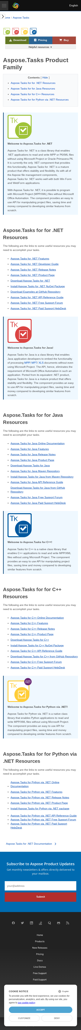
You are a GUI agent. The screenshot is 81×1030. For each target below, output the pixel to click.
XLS (41, 362)
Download (19, 40)
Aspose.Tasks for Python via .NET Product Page (39, 802)
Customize (24, 1018)
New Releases (39, 947)
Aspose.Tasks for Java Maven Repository (35, 471)
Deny (57, 1018)
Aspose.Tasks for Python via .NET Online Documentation (35, 784)
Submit (40, 896)
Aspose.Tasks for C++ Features (29, 623)
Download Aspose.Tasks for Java (30, 465)
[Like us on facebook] (13, 923)
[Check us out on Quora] (49, 923)
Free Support (40, 973)
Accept (40, 1010)
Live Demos (40, 966)
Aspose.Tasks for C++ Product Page (32, 634)
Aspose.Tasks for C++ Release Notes (33, 628)
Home (6, 17)
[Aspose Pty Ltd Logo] (16, 5)
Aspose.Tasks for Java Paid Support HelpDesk (38, 502)
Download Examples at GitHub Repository (35, 291)
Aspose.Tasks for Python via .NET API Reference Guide (44, 815)
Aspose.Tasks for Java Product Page (32, 460)
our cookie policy (26, 1002)
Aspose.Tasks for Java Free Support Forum (37, 497)
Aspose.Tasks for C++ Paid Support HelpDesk (38, 667)
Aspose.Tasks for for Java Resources (33, 88)
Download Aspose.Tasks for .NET (30, 280)
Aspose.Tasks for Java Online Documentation (38, 443)
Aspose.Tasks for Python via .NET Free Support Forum (43, 819)
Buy (66, 40)
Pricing (42, 40)
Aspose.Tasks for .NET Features (30, 258)
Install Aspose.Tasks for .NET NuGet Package (38, 286)
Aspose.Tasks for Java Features (30, 449)
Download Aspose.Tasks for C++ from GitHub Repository (44, 656)
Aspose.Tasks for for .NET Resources (33, 82)
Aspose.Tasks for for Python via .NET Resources (40, 99)
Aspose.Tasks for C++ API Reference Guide (36, 650)
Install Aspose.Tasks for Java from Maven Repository (42, 476)
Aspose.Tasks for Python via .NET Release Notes (40, 797)
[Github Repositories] (58, 923)
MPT (34, 362)
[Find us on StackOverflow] (40, 924)
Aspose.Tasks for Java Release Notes (33, 454)
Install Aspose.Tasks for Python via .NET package (40, 808)
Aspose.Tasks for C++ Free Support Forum (36, 661)
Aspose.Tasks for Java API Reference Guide (37, 482)
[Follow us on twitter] (22, 923)
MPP (27, 362)
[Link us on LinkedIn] (31, 923)
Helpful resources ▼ (40, 47)
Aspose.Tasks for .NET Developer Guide (35, 264)
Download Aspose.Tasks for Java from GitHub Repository (38, 489)
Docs (40, 960)
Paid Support (40, 979)
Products (39, 941)
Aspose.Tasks (21, 17)
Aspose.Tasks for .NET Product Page (33, 275)
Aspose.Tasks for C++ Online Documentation (37, 617)
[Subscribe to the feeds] (67, 923)
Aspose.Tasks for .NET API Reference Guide (37, 297)
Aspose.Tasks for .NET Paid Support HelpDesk (38, 308)
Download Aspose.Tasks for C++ (30, 639)
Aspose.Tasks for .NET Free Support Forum (37, 302)
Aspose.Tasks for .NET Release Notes (33, 269)
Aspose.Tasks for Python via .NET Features (36, 791)
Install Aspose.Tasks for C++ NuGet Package (37, 645)
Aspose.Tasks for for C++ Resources (32, 94)
